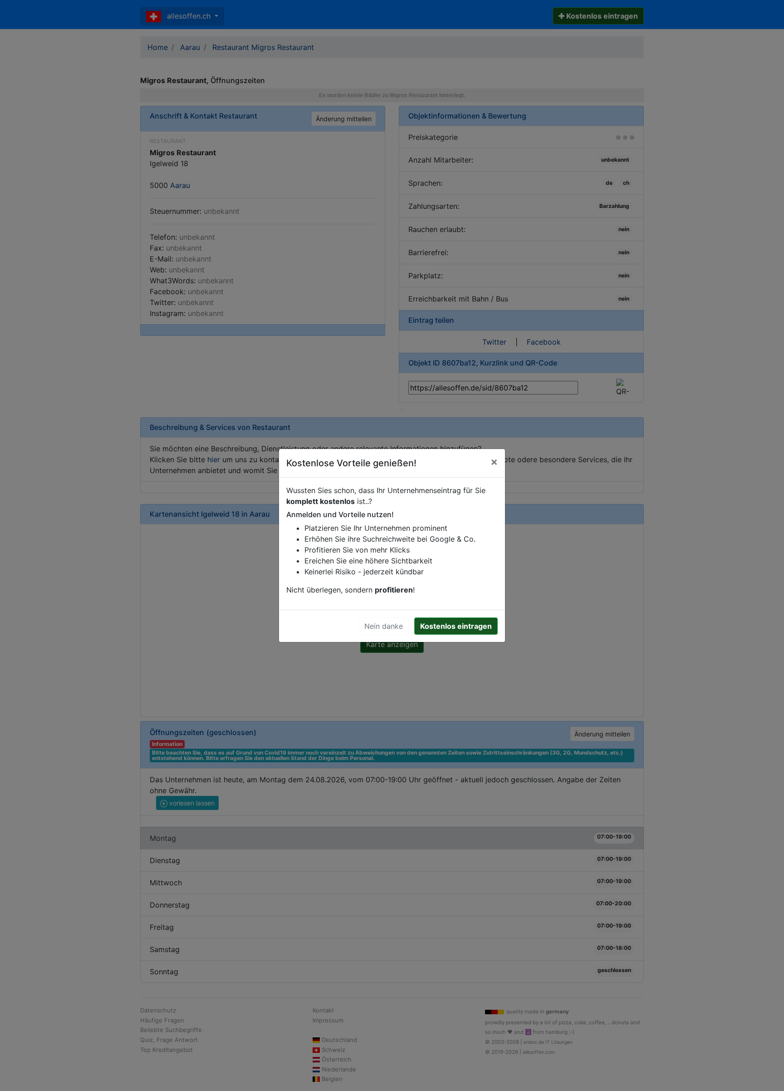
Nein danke (383, 626)
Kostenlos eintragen (456, 626)
